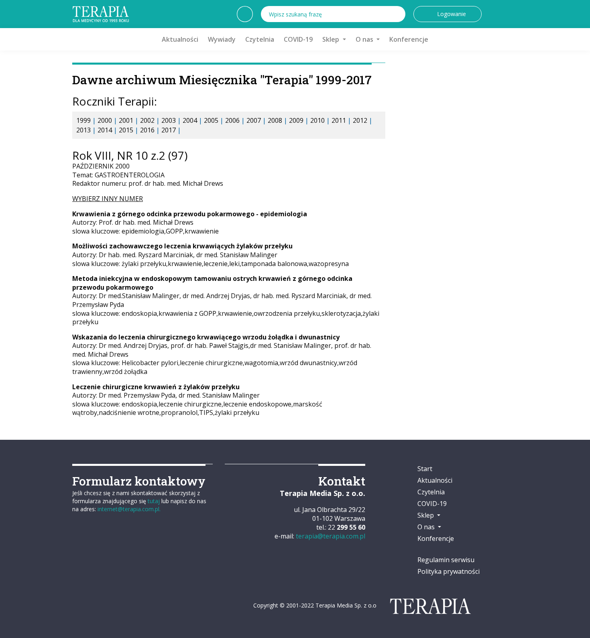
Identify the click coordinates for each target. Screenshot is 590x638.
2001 (126, 120)
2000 (105, 120)
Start (424, 468)
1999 (83, 120)
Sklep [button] (331, 39)
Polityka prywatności (448, 571)
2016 (147, 130)
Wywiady (222, 39)
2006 (232, 120)
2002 (147, 120)
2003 (168, 120)
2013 (83, 130)
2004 (190, 120)
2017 (168, 130)
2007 (253, 120)
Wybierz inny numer (107, 198)
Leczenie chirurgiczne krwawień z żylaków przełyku (156, 386)
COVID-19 (298, 39)
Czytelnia (259, 39)
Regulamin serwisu (445, 559)
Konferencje (408, 39)
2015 (126, 130)
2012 (360, 120)
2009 (296, 120)
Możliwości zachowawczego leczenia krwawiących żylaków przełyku (182, 246)
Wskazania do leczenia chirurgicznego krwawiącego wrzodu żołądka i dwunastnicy (206, 337)
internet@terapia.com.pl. (129, 509)
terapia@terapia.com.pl (330, 536)
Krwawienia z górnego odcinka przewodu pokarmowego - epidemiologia (189, 213)
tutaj (154, 501)
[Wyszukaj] (397, 14)
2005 (211, 120)
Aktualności (180, 39)
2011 (339, 120)
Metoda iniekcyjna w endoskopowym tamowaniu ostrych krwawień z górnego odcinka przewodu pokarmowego (212, 283)
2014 (105, 130)
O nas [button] (365, 39)
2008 (275, 120)
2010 (317, 120)
